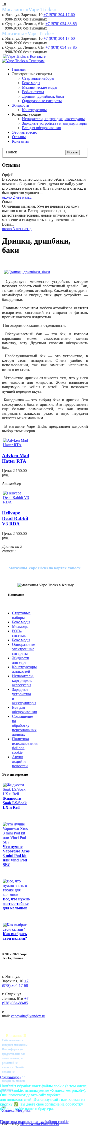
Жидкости (20, 105)
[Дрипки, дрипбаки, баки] (27, 272)
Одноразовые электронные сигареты (23, 649)
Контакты (20, 141)
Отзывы (19, 137)
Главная (19, 69)
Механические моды (39, 87)
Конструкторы (34, 110)
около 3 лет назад (17, 229)
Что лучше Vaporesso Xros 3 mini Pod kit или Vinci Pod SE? (16, 855)
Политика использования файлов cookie (34, 1122)
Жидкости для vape (20, 660)
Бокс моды (31, 83)
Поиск (11, 152)
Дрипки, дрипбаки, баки (43, 96)
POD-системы (19, 633)
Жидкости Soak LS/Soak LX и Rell (15, 802)
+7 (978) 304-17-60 (59, 14)
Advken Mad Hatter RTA (15, 458)
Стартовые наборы (38, 78)
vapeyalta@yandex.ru (28, 1016)
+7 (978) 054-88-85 (61, 23)
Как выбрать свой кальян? (15, 936)
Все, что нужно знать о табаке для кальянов (16, 903)
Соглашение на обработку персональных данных (24, 725)
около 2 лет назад (17, 197)
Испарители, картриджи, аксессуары (53, 119)
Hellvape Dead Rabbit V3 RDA (15, 518)
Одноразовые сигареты (42, 101)
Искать (72, 152)
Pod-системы (33, 92)
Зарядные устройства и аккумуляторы (54, 123)
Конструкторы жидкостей (24, 669)
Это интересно (24, 132)
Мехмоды (20, 626)
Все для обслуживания (41, 128)
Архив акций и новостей (20, 761)
